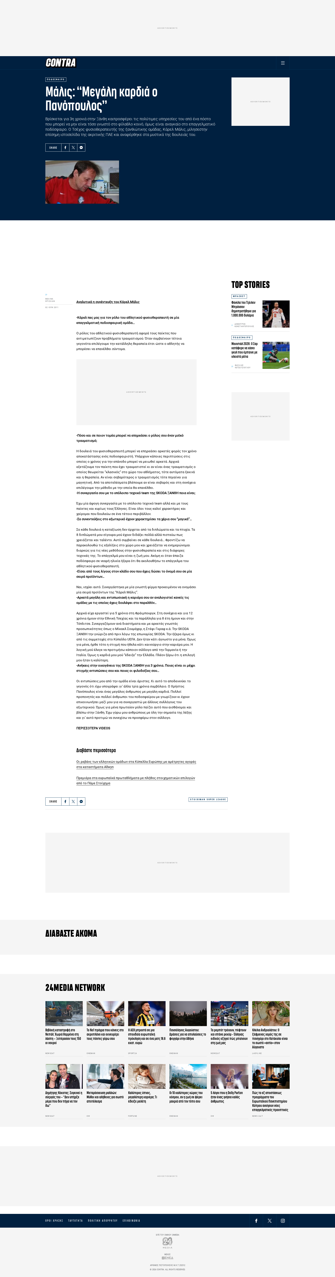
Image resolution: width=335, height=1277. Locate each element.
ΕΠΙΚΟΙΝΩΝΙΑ (131, 1220)
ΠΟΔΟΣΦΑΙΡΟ (242, 337)
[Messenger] (81, 147)
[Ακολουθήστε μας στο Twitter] (270, 1220)
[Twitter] (73, 147)
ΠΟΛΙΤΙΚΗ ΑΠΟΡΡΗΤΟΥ (103, 1220)
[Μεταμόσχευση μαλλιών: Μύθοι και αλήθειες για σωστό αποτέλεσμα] (105, 1076)
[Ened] (167, 1258)
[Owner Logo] (167, 1242)
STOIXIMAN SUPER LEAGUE (208, 799)
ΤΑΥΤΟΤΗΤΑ (75, 1220)
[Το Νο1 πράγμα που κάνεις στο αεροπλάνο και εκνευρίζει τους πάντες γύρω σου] (105, 1013)
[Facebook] (65, 147)
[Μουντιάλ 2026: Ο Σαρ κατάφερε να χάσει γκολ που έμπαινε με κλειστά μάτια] (276, 355)
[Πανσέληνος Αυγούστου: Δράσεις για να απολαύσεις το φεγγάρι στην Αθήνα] (188, 1013)
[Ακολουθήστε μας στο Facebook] (256, 1220)
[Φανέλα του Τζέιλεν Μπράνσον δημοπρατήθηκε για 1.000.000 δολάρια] (276, 314)
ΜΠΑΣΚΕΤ (239, 296)
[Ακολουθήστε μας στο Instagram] (283, 1220)
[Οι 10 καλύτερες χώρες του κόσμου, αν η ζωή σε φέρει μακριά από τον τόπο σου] (188, 1076)
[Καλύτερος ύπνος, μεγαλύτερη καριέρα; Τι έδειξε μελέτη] (147, 1076)
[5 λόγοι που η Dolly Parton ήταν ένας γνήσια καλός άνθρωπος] (229, 1076)
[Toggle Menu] (283, 63)
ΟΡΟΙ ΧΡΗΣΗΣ (54, 1220)
